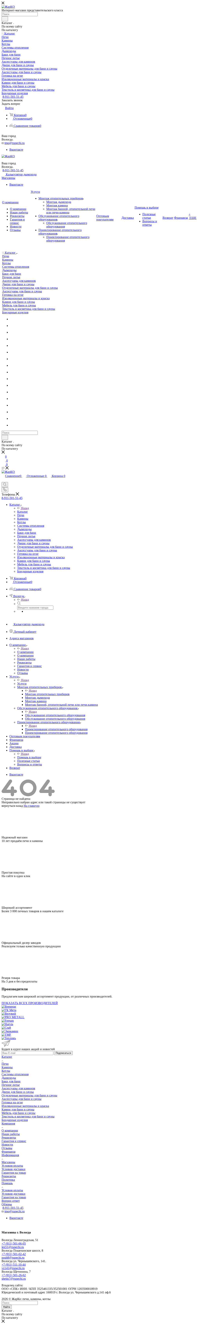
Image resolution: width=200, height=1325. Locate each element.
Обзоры (7, 1204)
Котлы (6, 1070)
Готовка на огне (12, 1102)
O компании (25, 652)
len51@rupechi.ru (13, 1247)
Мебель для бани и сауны (18, 1113)
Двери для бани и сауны (18, 1092)
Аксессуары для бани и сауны (21, 1099)
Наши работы (11, 1134)
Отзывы (7, 1148)
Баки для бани (11, 1081)
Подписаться (63, 1053)
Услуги (22, 683)
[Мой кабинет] (3, 248)
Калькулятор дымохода (21, 174)
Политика (8, 1179)
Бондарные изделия (15, 1120)
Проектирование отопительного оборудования (56, 729)
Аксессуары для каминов (18, 1088)
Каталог (22, 511)
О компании (10, 1130)
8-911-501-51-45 (13, 96)
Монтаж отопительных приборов (47, 694)
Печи (5, 1063)
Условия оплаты (12, 1165)
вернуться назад (12, 805)
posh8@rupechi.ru (13, 1257)
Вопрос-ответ (11, 1200)
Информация (10, 1155)
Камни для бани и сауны (18, 1109)
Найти (6, 1306)
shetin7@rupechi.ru (14, 1278)
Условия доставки (13, 1169)
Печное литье (11, 1085)
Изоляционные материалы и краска (25, 1106)
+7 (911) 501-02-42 (14, 1254)
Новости (7, 1144)
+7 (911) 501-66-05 (14, 1243)
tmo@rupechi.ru (14, 143)
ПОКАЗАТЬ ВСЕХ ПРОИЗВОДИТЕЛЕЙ (30, 1003)
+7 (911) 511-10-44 (14, 1264)
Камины (7, 1067)
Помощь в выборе (29, 757)
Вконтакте (16, 149)
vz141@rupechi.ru (13, 1268)
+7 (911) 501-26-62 (14, 1275)
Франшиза (8, 1151)
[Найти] (5, 18)
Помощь (7, 1183)
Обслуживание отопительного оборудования (55, 715)
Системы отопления (15, 1074)
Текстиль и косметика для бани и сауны (28, 1116)
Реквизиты (9, 1137)
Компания (8, 1123)
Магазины (8, 178)
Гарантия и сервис (14, 1141)
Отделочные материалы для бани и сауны (29, 1095)
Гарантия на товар (14, 1172)
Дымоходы (9, 1077)
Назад (25, 508)
